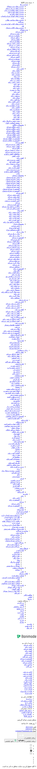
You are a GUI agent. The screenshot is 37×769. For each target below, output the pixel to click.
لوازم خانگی (20, 422)
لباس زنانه (20, 69)
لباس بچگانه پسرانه (13, 127)
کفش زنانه (20, 158)
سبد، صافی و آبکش (13, 465)
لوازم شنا (20, 340)
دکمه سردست (15, 255)
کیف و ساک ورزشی (17, 317)
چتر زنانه (17, 294)
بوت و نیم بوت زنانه (13, 170)
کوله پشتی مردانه (14, 197)
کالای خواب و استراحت (12, 424)
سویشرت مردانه (14, 59)
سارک (22, 622)
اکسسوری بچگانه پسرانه (11, 138)
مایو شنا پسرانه (14, 348)
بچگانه (22, 508)
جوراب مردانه (15, 47)
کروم (22, 610)
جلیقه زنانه (16, 119)
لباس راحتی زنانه (14, 82)
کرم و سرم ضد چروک (12, 410)
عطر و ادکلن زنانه (14, 356)
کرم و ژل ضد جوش (13, 408)
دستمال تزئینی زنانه (13, 290)
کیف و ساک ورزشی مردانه (10, 321)
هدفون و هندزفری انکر (12, 581)
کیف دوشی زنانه (14, 212)
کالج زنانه (16, 166)
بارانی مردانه (15, 67)
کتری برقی (16, 440)
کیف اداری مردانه (14, 199)
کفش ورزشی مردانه (13, 311)
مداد (18, 560)
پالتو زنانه (16, 115)
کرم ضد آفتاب (15, 399)
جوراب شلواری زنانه (13, 105)
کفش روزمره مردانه (13, 144)
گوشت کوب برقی (14, 453)
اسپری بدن (16, 360)
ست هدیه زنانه (15, 280)
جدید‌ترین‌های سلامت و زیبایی (14, 10)
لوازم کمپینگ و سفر (17, 335)
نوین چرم (21, 612)
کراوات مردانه (15, 249)
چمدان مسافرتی (14, 337)
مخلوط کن (16, 457)
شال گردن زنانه (14, 296)
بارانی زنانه (16, 113)
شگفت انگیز (28, 595)
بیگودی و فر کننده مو (13, 393)
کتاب (22, 572)
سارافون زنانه (15, 100)
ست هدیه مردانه (14, 245)
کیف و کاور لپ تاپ (13, 208)
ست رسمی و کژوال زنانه (11, 121)
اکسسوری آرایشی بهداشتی (15, 416)
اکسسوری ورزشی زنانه (12, 331)
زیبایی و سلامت (22, 350)
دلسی (22, 614)
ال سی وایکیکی (18, 607)
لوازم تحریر (20, 550)
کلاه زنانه (17, 271)
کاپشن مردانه (15, 57)
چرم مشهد (20, 609)
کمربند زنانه (16, 274)
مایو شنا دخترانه (14, 346)
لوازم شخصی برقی (17, 385)
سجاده (17, 570)
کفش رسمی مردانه (13, 146)
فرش (22, 478)
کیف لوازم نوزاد (14, 228)
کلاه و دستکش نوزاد (13, 230)
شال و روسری (15, 90)
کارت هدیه (28, 626)
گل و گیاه (20, 492)
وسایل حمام (16, 428)
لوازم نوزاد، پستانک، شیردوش (14, 529)
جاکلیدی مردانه (14, 253)
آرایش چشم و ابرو (13, 368)
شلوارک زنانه (15, 78)
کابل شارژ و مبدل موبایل (11, 591)
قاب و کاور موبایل (14, 587)
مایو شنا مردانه (15, 342)
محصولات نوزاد (19, 224)
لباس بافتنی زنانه (14, 102)
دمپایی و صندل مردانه (12, 150)
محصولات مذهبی (18, 568)
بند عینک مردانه (14, 261)
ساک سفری (16, 339)
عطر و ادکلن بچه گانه (12, 362)
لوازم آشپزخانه (19, 441)
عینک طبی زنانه (14, 284)
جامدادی (17, 552)
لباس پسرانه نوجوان (13, 177)
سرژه (22, 620)
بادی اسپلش (16, 358)
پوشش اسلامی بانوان (12, 123)
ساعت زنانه (16, 537)
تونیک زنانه (16, 98)
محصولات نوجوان (18, 175)
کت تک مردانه (15, 51)
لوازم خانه (24, 420)
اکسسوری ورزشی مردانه (11, 333)
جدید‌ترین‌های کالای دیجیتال (15, 28)
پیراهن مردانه (15, 37)
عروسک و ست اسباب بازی (10, 515)
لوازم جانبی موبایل (17, 585)
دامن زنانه (16, 88)
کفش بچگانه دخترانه (13, 133)
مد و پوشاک (24, 30)
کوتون (22, 605)
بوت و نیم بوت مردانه (12, 152)
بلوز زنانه (17, 84)
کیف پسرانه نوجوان (13, 185)
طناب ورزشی (15, 329)
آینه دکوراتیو (16, 473)
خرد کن (17, 451)
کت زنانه (17, 92)
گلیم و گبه (16, 484)
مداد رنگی (16, 558)
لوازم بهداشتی (19, 375)
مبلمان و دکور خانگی (13, 430)
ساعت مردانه (15, 535)
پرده (18, 469)
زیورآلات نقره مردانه (13, 546)
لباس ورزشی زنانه (13, 305)
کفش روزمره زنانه (13, 160)
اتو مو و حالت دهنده (13, 389)
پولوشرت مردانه (14, 35)
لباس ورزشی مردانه (13, 304)
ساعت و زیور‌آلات (22, 531)
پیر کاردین (20, 603)
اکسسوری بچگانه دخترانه (11, 140)
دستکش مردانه (14, 267)
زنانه (22, 496)
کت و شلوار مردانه (13, 49)
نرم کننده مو (15, 403)
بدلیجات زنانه (15, 288)
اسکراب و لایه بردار (13, 407)
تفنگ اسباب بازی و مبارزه (11, 525)
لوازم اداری (16, 554)
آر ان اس (21, 618)
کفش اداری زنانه (14, 168)
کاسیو (22, 616)
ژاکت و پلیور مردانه (13, 55)
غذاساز (17, 449)
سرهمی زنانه (15, 96)
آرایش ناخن (16, 373)
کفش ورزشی (19, 309)
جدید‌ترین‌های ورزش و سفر (14, 8)
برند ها (30, 599)
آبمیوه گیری (16, 438)
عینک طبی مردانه (14, 259)
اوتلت (30, 597)
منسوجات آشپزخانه (13, 459)
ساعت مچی (20, 533)
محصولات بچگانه (18, 125)
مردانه (22, 502)
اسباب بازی (20, 513)
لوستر (18, 490)
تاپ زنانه (17, 76)
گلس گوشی (16, 589)
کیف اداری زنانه (14, 218)
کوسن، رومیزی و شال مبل (10, 471)
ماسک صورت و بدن (13, 414)
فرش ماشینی (15, 480)
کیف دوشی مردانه (13, 195)
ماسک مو (16, 405)
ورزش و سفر (23, 300)
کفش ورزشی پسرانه (13, 315)
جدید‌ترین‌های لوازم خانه (16, 12)
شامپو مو (16, 401)
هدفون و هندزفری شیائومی (10, 583)
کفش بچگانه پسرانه (13, 131)
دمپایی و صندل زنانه (13, 164)
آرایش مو (16, 372)
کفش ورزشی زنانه (13, 313)
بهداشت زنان (15, 383)
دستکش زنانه (15, 298)
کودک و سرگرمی (22, 511)
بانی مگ (29, 628)
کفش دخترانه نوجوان (13, 183)
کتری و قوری (15, 445)
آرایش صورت (15, 366)
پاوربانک (17, 593)
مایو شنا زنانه (15, 344)
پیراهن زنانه (16, 94)
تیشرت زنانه (15, 72)
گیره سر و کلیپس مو (13, 276)
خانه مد (25, 494)
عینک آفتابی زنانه (14, 272)
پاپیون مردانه (15, 251)
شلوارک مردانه (15, 41)
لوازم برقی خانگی (18, 432)
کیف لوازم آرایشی (13, 418)
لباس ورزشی (19, 302)
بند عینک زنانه (15, 286)
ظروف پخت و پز (14, 443)
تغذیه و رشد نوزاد (18, 527)
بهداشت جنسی (15, 377)
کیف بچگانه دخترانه (13, 137)
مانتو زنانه (16, 86)
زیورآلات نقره (19, 542)
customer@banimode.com (23, 731)
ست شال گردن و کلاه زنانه (10, 292)
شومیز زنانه (16, 74)
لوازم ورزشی (19, 323)
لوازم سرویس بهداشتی (12, 426)
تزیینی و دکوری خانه (17, 467)
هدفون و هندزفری (18, 575)
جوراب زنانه (16, 103)
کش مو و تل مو (14, 278)
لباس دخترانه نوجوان (13, 179)
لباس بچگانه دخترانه (13, 129)
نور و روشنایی (19, 488)
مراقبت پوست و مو (17, 395)
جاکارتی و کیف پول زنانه (11, 222)
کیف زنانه (20, 210)
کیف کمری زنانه (14, 220)
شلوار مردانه (15, 39)
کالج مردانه (16, 148)
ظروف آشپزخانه (14, 463)
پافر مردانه (16, 63)
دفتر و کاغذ (16, 556)
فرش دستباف (15, 482)
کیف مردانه (20, 193)
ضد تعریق (16, 379)
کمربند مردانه (15, 239)
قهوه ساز (16, 434)
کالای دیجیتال (23, 574)
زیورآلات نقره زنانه (13, 544)
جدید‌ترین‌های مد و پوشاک (15, 6)
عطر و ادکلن (19, 352)
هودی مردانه (15, 61)
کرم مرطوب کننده (13, 397)
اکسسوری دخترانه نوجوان (11, 191)
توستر (18, 461)
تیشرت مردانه (15, 34)
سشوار (17, 387)
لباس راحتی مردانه (13, 43)
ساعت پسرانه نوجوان (12, 541)
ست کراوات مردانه (13, 247)
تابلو (18, 474)
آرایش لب (16, 370)
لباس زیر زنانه (15, 80)
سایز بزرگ (20, 232)
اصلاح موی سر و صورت (11, 391)
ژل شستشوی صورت (12, 412)
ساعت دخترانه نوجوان (12, 539)
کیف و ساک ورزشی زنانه (11, 319)
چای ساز (17, 436)
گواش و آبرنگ (15, 562)
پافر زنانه (17, 117)
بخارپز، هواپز (15, 447)
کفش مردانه (19, 142)
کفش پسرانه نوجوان (13, 181)
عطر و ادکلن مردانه (13, 354)
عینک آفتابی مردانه (13, 241)
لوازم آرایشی (19, 364)
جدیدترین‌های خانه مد (17, 14)
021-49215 (29, 727)
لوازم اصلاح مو (15, 381)
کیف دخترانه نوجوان (13, 187)
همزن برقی (16, 455)
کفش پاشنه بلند (14, 162)
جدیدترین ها (24, 4)
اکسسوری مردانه (18, 238)
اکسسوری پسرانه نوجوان (11, 189)
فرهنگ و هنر (24, 548)
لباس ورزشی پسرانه (13, 307)
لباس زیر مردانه (14, 45)
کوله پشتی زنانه (14, 214)
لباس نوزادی (15, 226)
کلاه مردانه (16, 243)
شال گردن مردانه (14, 263)
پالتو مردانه (16, 65)
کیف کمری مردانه (14, 204)
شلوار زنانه (16, 70)
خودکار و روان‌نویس (13, 566)
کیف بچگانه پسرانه (13, 135)
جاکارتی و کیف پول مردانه (11, 206)
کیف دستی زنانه (14, 216)
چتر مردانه (16, 265)
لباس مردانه (20, 32)
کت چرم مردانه (14, 53)
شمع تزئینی (16, 476)
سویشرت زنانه (15, 109)
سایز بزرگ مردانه (14, 234)
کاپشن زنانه (16, 107)
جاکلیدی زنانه (15, 282)
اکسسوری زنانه (18, 269)
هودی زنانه (16, 111)
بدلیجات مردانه (15, 257)
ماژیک (18, 564)
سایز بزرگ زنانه (14, 236)
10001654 (28, 729)
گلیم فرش (16, 486)
